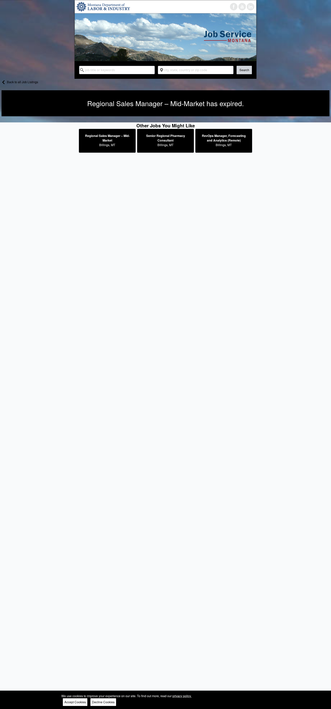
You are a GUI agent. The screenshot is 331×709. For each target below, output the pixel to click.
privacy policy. (182, 696)
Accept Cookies (75, 702)
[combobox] (117, 70)
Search (244, 70)
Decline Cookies (103, 702)
